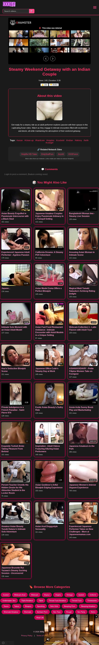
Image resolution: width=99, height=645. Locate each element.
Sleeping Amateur (88, 606)
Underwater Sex (9, 600)
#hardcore (40, 140)
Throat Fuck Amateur (57, 600)
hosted (6, 595)
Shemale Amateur (11, 612)
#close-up (29, 140)
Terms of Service (43, 636)
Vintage (70, 595)
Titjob (41, 600)
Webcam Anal (19, 595)
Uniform (93, 595)
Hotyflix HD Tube (29, 154)
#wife (86, 140)
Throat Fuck (77, 600)
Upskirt (81, 595)
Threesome (92, 600)
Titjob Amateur (27, 600)
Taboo (16, 606)
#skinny (78, 140)
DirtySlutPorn (47, 154)
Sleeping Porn (69, 606)
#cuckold (60, 140)
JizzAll (61, 154)
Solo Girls (54, 606)
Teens (6, 606)
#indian (69, 140)
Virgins (58, 595)
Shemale (27, 612)
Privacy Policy (26, 636)
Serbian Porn (42, 612)
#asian (19, 140)
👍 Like (44, 85)
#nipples (50, 140)
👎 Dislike (54, 85)
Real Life (40, 618)
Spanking (41, 606)
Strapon (28, 606)
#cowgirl (49, 143)
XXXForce (73, 154)
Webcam (34, 595)
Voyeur (47, 595)
